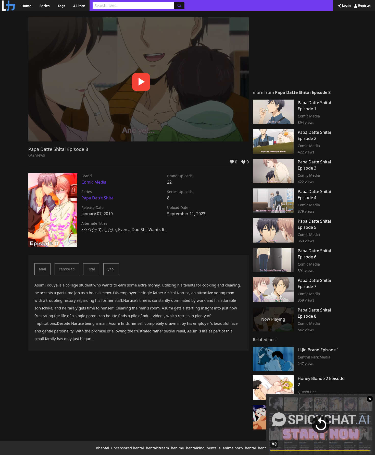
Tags (61, 6)
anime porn (233, 448)
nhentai (102, 448)
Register (364, 6)
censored (67, 269)
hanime (177, 448)
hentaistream (157, 448)
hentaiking (195, 448)
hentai (250, 448)
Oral (91, 269)
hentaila (214, 448)
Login (346, 6)
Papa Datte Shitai (98, 198)
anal (42, 269)
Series (44, 6)
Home (26, 6)
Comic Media (93, 182)
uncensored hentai (127, 448)
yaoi (111, 269)
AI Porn (79, 6)
